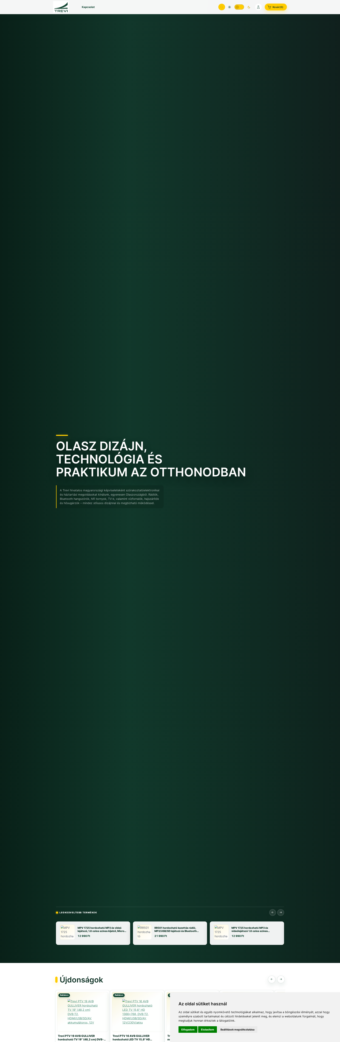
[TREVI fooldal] (63, 7)
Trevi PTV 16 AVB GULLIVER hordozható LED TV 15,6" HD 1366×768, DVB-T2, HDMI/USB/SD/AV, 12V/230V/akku (135, 1037)
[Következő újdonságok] (281, 979)
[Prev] (272, 912)
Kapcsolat (88, 7)
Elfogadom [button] (188, 1029)
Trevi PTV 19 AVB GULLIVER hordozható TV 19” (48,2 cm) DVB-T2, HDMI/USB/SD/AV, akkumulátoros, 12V (81, 1037)
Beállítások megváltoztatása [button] (237, 1029)
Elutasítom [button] (207, 1029)
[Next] (280, 912)
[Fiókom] (258, 7)
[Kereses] (221, 7)
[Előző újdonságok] (272, 979)
